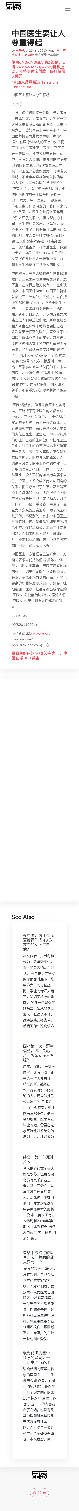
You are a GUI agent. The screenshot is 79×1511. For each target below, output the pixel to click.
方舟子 (20, 50)
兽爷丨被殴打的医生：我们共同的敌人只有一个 (38, 1257)
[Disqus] (39, 742)
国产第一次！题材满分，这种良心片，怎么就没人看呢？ (38, 1053)
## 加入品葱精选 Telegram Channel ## (35, 84)
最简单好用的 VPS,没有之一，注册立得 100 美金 (39, 655)
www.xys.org (40, 633)
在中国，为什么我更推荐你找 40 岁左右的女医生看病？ (38, 942)
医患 (18, 55)
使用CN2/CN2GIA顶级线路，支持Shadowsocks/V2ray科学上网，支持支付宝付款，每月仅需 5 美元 (39, 69)
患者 (24, 55)
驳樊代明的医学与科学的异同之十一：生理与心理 (38, 1358)
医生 (59, 50)
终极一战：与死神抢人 (38, 1159)
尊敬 (31, 55)
